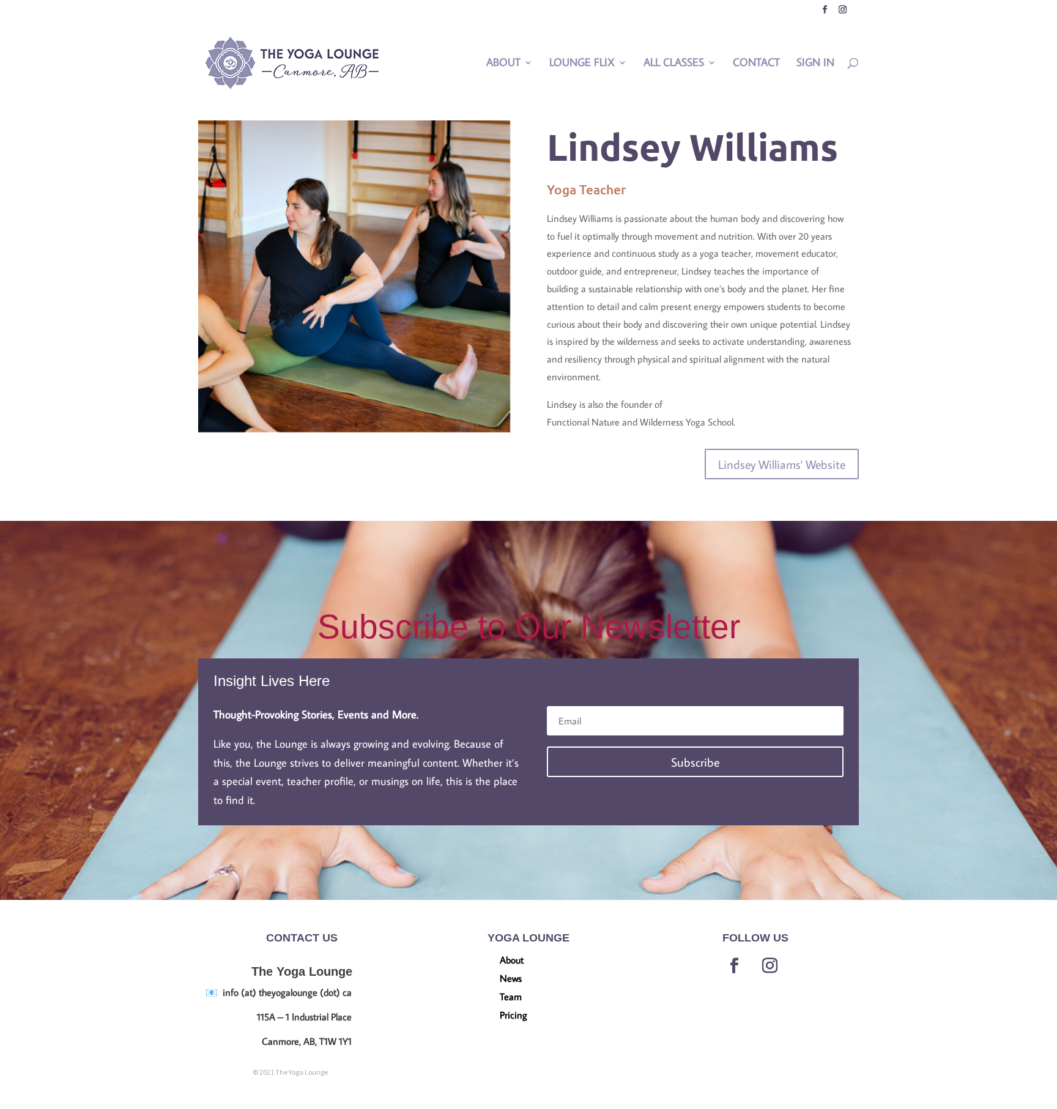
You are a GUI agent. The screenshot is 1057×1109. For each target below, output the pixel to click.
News (511, 979)
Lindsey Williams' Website (781, 464)
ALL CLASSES (673, 63)
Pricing (513, 1016)
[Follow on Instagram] (770, 966)
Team (511, 997)
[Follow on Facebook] (734, 966)
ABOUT (503, 63)
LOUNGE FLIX (582, 63)
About (512, 961)
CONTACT (756, 63)
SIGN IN (815, 63)
